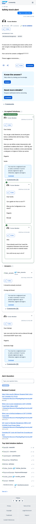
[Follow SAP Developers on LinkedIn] (22, 500)
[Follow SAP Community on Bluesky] (16, 500)
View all (4, 491)
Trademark (9, 515)
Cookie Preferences (9, 520)
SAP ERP (20, 36)
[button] (3, 29)
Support (27, 515)
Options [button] (33, 13)
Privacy (9, 506)
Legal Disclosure (27, 510)
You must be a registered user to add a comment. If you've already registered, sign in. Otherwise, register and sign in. (17, 170)
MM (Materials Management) (9, 36)
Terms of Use (27, 506)
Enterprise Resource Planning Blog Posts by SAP (17, 398)
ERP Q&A (6, 6)
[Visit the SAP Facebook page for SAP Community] (13, 500)
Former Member (12, 21)
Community (12, 2)
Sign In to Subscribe (25, 13)
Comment (30, 65)
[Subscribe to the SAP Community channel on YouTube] (19, 500)
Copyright (9, 510)
